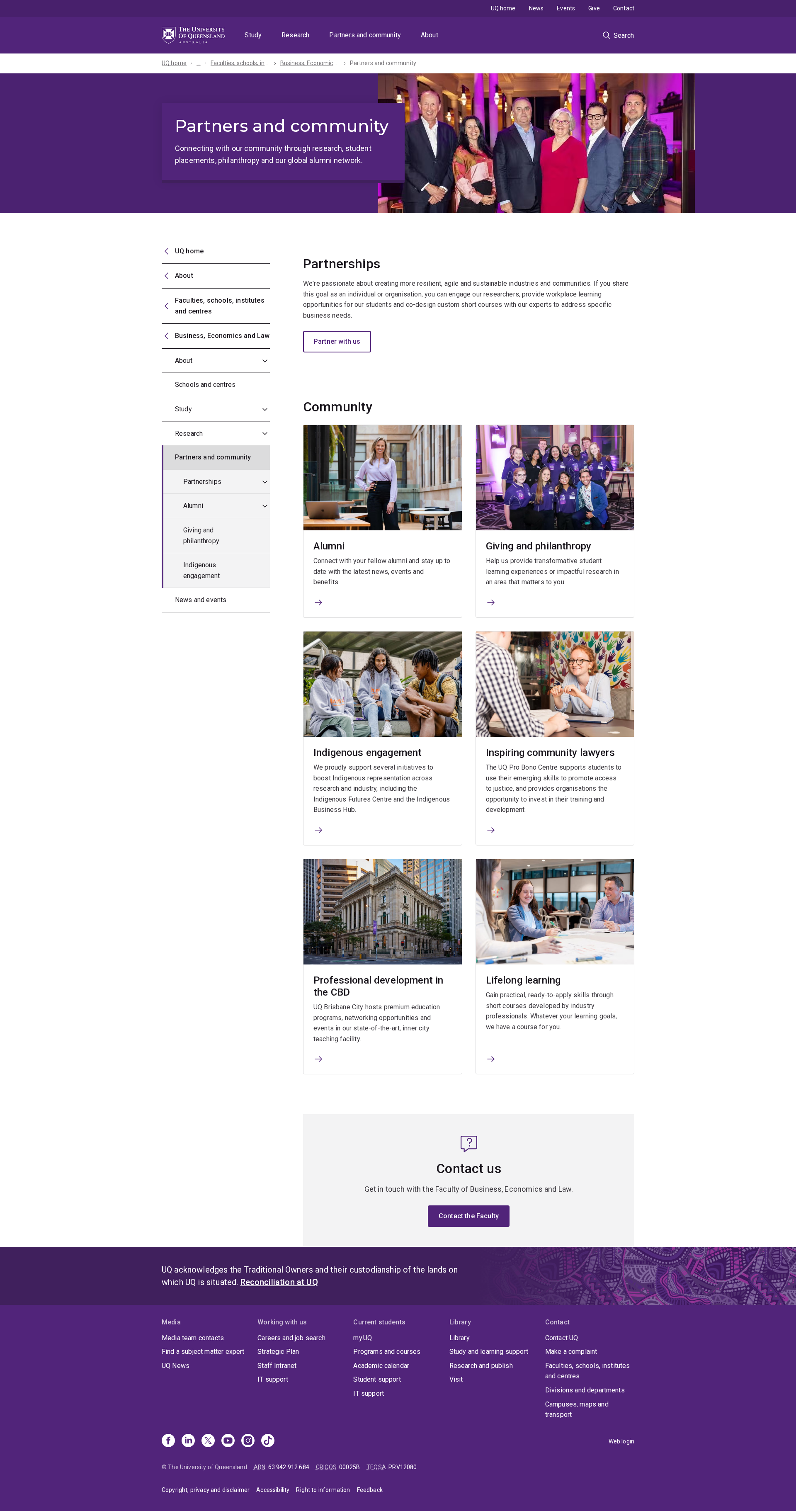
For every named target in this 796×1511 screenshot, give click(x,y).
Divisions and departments (585, 1390)
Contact (623, 8)
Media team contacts (193, 1338)
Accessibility (272, 1490)
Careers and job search (291, 1338)
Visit (456, 1379)
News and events (200, 600)
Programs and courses (386, 1352)
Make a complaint (571, 1352)
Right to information (323, 1490)
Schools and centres (205, 385)
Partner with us (337, 341)
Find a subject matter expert (203, 1352)
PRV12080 (402, 1467)
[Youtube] (228, 1441)
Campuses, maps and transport (577, 1409)
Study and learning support (488, 1352)
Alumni (193, 506)
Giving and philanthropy (201, 535)
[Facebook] (168, 1441)
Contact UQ (561, 1338)
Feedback (370, 1490)
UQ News (175, 1366)
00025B (349, 1467)
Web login (621, 1441)
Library (459, 1338)
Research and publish (481, 1366)
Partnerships (202, 482)
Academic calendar (381, 1366)
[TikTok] (267, 1441)
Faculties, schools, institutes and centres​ (240, 63)
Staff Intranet (276, 1366)
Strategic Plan (278, 1352)
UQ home (503, 8)
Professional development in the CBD (378, 986)
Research (295, 35)
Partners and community (365, 35)
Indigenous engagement (201, 570)
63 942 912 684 (288, 1467)
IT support (272, 1379)
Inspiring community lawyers (550, 752)
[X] (208, 1441)
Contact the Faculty (469, 1216)
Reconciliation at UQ (279, 1282)
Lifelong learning (523, 980)
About (429, 35)
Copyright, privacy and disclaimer (206, 1490)
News (536, 8)
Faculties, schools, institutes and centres (587, 1371)
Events (566, 8)
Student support (376, 1379)
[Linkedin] (188, 1441)
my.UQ (362, 1338)
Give (594, 8)
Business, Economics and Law (310, 63)
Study (253, 35)
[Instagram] (248, 1441)
